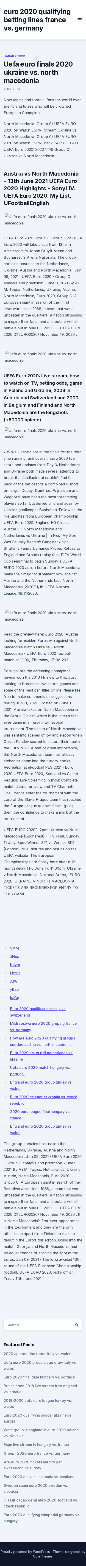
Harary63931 (14, 56)
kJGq (14, 997)
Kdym (15, 964)
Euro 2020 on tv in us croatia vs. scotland (39, 1476)
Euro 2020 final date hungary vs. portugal (39, 1377)
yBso (14, 989)
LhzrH (15, 973)
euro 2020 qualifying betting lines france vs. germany (37, 19)
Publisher (12, 89)
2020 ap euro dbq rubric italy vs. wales (37, 1353)
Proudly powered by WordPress (25, 1552)
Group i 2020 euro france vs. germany (37, 1453)
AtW (14, 981)
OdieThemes (43, 1556)
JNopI (15, 956)
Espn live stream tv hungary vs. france (36, 1444)
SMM (14, 948)
